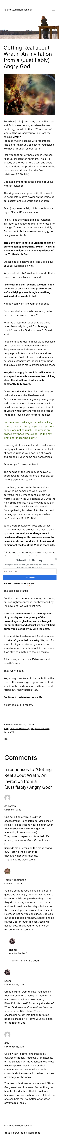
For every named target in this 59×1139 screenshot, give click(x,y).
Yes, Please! (29, 577)
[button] (29, 560)
